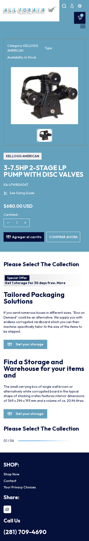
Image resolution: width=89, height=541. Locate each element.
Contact (10, 481)
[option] (44, 95)
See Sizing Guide (22, 193)
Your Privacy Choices (20, 487)
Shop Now (11, 474)
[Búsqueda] (64, 6)
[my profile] (72, 6)
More (61, 283)
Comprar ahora (63, 237)
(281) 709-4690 (25, 532)
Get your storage (29, 344)
